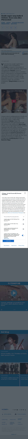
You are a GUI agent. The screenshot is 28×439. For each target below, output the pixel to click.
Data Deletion (6, 245)
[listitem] (14, 216)
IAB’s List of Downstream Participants (15, 212)
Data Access (14, 245)
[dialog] (14, 219)
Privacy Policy (21, 245)
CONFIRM (8, 240)
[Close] (25, 193)
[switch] (23, 219)
